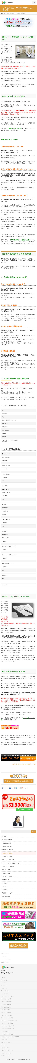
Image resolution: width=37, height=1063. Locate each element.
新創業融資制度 (7, 843)
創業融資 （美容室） (8, 853)
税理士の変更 (5, 1039)
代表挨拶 (5, 883)
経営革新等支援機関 (7, 1015)
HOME (4, 836)
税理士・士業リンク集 (7, 1050)
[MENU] (34, 2)
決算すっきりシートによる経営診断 (10, 1036)
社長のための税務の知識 (8, 1026)
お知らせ (4, 956)
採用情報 (5, 889)
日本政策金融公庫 (7, 839)
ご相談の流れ (6, 873)
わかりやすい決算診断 (8, 866)
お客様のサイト (6, 1047)
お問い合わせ (6, 896)
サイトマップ (5, 953)
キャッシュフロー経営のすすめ (11, 863)
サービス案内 (6, 869)
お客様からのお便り (8, 893)
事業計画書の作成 (7, 846)
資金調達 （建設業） (8, 856)
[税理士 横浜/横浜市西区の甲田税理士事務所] (8, 3)
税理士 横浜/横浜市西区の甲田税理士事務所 (24, 764)
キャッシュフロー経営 (8, 859)
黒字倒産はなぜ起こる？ (8, 1028)
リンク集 (4, 1045)
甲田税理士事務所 (16, 1059)
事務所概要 (6, 879)
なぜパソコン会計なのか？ (8, 1034)
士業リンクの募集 (6, 1053)
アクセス (5, 886)
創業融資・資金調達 (8, 849)
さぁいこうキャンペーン (9, 876)
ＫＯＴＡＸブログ (6, 959)
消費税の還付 (5, 1031)
